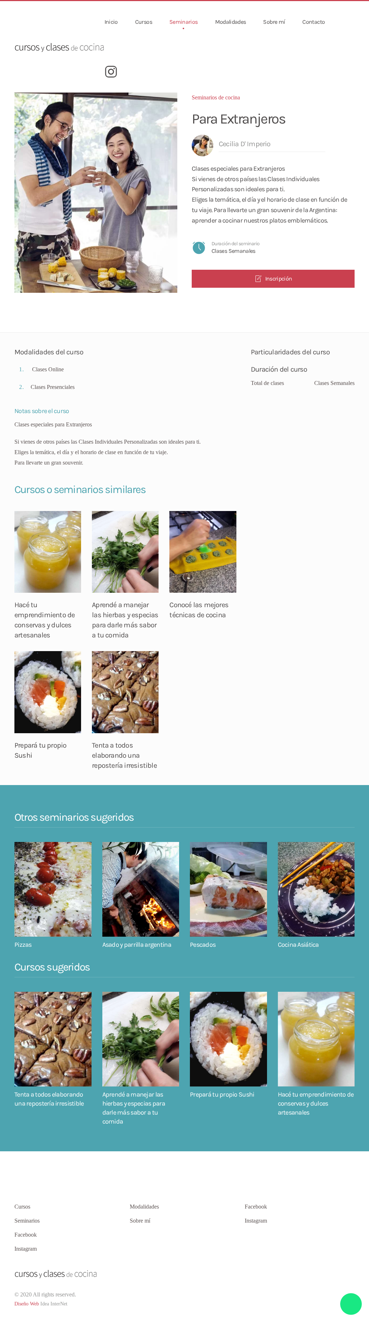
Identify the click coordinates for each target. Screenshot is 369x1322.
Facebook (256, 1207)
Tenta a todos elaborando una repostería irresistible (124, 755)
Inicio (111, 21)
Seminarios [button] (183, 21)
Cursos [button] (143, 21)
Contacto (313, 21)
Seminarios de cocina (216, 97)
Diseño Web (26, 1304)
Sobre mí (274, 21)
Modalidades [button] (230, 21)
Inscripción (278, 278)
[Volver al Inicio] (59, 47)
